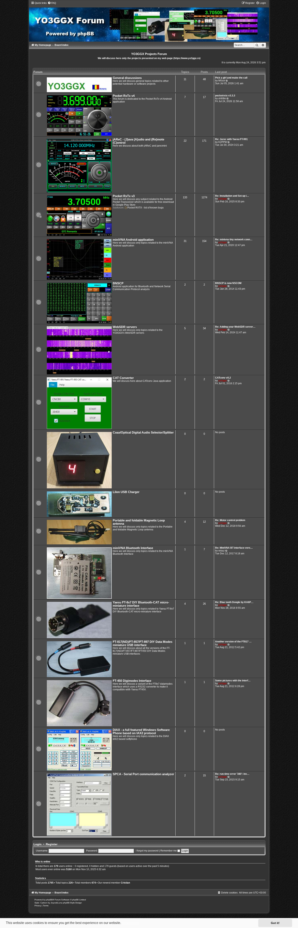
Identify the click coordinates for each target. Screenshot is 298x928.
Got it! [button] (275, 923)
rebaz (221, 550)
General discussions (127, 78)
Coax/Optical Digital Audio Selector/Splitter (143, 432)
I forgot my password (147, 850)
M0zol (221, 80)
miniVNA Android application (133, 239)
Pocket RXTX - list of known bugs (145, 207)
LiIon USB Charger (126, 492)
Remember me (168, 850)
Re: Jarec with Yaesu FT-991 (231, 139)
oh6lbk (222, 98)
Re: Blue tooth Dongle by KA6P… (234, 602)
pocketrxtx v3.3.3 (225, 95)
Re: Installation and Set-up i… (232, 195)
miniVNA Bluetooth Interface (133, 548)
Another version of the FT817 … (233, 641)
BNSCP (118, 283)
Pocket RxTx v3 (124, 196)
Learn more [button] (130, 923)
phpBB (49, 900)
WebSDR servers (125, 327)
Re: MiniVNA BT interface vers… (234, 547)
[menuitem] (52, 3)
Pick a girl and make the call (231, 77)
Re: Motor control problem (230, 520)
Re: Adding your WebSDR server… (235, 326)
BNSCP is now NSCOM (228, 283)
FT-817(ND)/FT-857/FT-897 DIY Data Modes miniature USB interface (142, 643)
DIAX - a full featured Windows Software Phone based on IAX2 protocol (141, 731)
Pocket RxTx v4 (124, 95)
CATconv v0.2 (223, 377)
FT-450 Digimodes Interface (132, 680)
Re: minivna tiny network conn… (233, 239)
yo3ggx (222, 198)
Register (51, 844)
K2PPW (222, 142)
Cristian (125, 882)
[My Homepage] (149, 21)
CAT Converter (123, 378)
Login (37, 844)
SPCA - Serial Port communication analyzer (143, 774)
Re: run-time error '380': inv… (232, 774)
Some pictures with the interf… (233, 680)
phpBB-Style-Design (72, 903)
